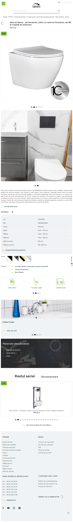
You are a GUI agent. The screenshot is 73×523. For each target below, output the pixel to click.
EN (64, 2)
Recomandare (49, 377)
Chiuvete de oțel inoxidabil (12, 450)
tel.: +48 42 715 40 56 (10, 484)
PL (62, 2)
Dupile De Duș (7, 461)
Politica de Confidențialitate (47, 481)
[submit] (59, 11)
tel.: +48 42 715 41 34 (10, 487)
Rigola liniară (7, 469)
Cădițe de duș (7, 463)
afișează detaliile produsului (15, 250)
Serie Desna (19, 272)
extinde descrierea (10, 206)
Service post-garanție (45, 445)
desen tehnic (10, 353)
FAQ (39, 447)
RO (59, 2)
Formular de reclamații (46, 442)
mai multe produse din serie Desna (38, 425)
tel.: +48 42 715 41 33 (10, 489)
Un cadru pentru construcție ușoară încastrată (40, 17)
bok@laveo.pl (11, 500)
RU (67, 2)
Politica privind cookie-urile (47, 484)
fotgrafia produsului (13, 350)
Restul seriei (25, 376)
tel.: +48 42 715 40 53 (10, 481)
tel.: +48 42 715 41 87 (10, 492)
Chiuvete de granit (9, 447)
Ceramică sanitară (19, 17)
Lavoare (5, 455)
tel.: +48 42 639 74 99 (10, 495)
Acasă (5, 17)
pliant (8, 356)
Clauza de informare (45, 486)
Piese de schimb (8, 471)
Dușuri (5, 453)
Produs (10, 16)
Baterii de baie (8, 442)
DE (70, 2)
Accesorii (6, 466)
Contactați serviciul (45, 453)
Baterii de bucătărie (9, 445)
